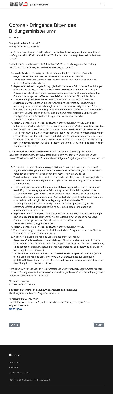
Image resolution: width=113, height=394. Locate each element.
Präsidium (13, 367)
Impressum (14, 362)
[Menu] (102, 4)
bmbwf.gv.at (15, 308)
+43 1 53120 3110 (16, 380)
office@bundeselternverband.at (37, 380)
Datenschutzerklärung (19, 372)
